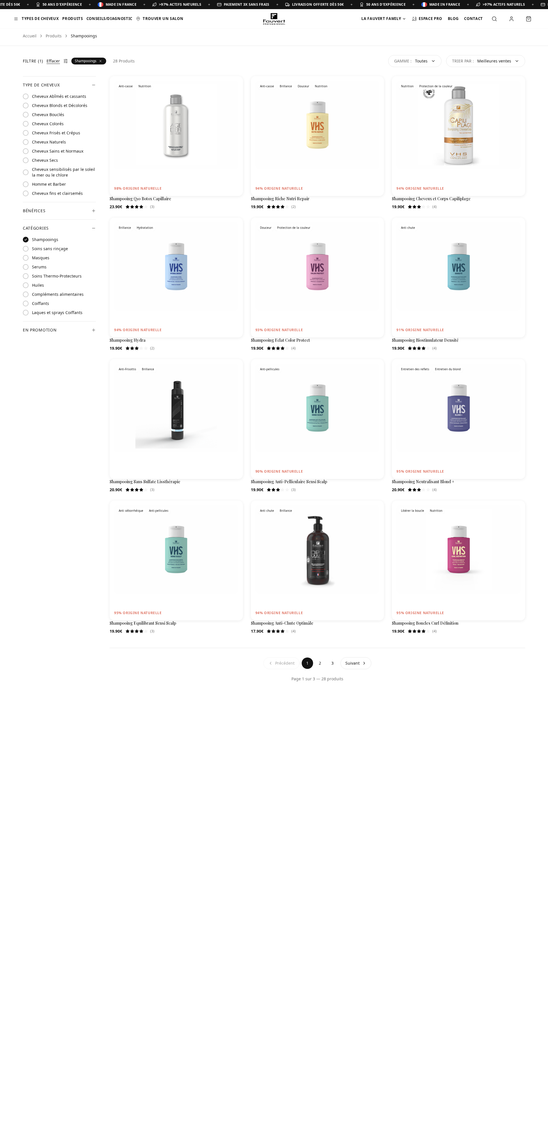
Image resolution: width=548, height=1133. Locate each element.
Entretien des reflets (415, 369)
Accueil (30, 36)
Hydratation (145, 228)
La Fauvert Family (381, 18)
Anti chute (408, 228)
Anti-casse (126, 86)
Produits (72, 18)
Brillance (286, 86)
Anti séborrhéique (131, 511)
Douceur (303, 86)
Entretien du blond (448, 369)
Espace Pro (430, 18)
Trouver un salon (163, 18)
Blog (453, 18)
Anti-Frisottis (127, 369)
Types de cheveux (40, 18)
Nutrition (144, 86)
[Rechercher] (494, 19)
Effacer (53, 61)
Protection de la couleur (435, 86)
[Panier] (528, 19)
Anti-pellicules (269, 369)
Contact (473, 18)
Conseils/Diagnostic (109, 18)
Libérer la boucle (412, 511)
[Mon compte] (511, 19)
